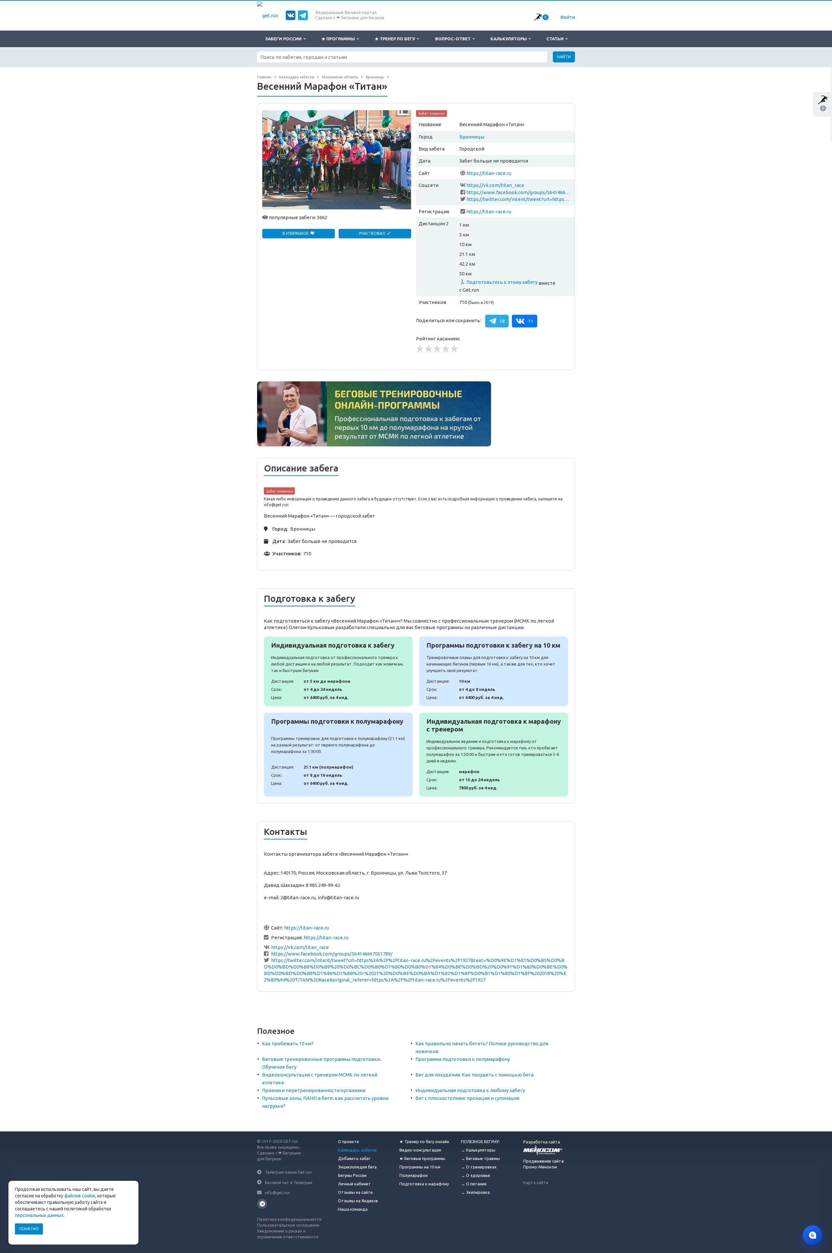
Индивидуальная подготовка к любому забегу (470, 1090)
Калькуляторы (509, 38)
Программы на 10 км (419, 1167)
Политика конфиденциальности (289, 1219)
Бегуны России (352, 1175)
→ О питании (474, 1183)
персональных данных (39, 1215)
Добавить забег (354, 1158)
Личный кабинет (354, 1183)
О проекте (348, 1141)
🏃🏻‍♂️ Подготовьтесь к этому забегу (498, 282)
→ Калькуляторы (478, 1150)
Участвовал (372, 233)
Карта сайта (535, 1182)
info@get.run (277, 1192)
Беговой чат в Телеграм (288, 1182)
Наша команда (353, 1209)
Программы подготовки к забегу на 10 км (493, 671)
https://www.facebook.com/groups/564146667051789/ (519, 192)
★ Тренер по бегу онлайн (424, 1141)
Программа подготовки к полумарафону (462, 1059)
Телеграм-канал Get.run (288, 1172)
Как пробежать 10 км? (288, 1043)
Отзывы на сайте (355, 1192)
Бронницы (471, 136)
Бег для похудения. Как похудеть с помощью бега (474, 1074)
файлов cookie (79, 1195)
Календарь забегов (357, 1150)
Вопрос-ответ (454, 38)
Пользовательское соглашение (288, 1225)
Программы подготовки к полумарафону (338, 755)
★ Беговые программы (422, 1158)
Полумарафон (413, 1175)
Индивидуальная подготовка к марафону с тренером (493, 755)
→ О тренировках (479, 1167)
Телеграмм (262, 1204)
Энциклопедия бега (357, 1167)
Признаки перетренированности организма (313, 1090)
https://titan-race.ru (488, 173)
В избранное (296, 233)
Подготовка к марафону (424, 1183)
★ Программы (339, 38)
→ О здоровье (475, 1175)
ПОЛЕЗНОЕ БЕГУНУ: (480, 1141)
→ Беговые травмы (480, 1158)
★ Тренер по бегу (396, 38)
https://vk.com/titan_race (495, 185)
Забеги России (284, 38)
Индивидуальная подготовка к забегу (338, 671)
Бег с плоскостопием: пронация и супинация (467, 1098)
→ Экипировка (475, 1192)
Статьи (556, 38)
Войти (567, 17)
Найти (564, 57)
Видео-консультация (420, 1150)
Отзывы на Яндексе (358, 1200)
